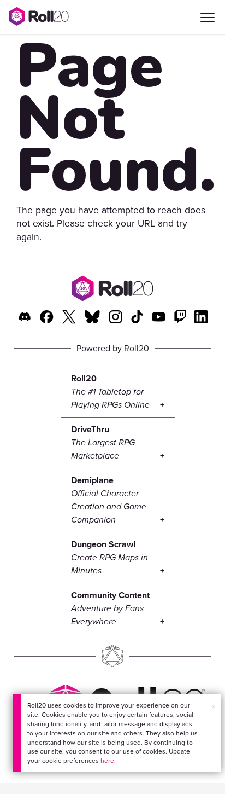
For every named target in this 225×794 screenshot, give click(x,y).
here (107, 760)
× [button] (213, 706)
